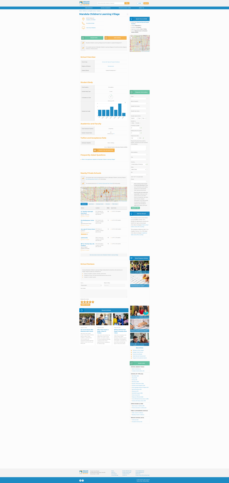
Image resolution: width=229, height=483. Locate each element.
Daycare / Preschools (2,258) (138, 383)
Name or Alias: (107, 283)
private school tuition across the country (139, 226)
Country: (133, 162)
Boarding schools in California (138, 414)
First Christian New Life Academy (87, 244)
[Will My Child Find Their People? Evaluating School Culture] (120, 319)
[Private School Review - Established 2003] (84, 3)
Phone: (132, 179)
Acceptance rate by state (137, 421)
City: (132, 157)
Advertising (138, 474)
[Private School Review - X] (80, 481)
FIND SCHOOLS (88, 7)
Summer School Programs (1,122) (138, 385)
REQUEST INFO (94, 38)
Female (137, 123)
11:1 (113, 134)
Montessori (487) (135, 381)
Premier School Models (137, 354)
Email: (132, 96)
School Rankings (114, 475)
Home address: (134, 152)
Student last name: (135, 111)
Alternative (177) (135, 391)
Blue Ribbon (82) (135, 376)
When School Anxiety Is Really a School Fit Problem (103, 331)
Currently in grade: (135, 125)
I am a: (82, 283)
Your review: (83, 288)
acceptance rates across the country (139, 234)
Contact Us (124, 475)
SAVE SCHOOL (117, 38)
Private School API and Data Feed (142, 475)
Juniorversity (84, 238)
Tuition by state (135, 420)
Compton (88, 20)
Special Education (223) (136, 389)
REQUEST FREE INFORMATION (106, 150)
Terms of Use (139, 481)
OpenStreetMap (124, 201)
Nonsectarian (111, 66)
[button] (103, 193)
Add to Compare (85, 216)
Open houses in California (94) (138, 406)
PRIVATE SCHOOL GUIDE (125, 7)
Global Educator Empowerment (139, 356)
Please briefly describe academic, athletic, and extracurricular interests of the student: (139, 142)
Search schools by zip (136, 369)
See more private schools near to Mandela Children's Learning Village (104, 255)
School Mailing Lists (140, 472)
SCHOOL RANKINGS (105, 7)
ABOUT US (141, 7)
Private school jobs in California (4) (139, 408)
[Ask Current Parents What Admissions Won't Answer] (87, 319)
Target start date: (135, 136)
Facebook (83, 480)
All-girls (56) (134, 378)
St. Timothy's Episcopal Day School (105, 183)
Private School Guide (126, 472)
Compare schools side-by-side (138, 371)
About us (113, 472)
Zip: (132, 172)
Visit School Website (91, 28)
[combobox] (110, 3)
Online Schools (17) (136, 395)
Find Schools (114, 474)
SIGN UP (146, 3)
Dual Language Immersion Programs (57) (140, 387)
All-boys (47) (134, 380)
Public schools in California (137, 413)
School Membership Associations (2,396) (140, 399)
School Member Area (140, 471)
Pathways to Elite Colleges (138, 350)
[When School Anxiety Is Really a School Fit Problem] (104, 319)
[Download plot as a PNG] (125, 102)
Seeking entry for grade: (136, 131)
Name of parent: (134, 101)
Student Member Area (126, 471)
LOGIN (139, 3)
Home (112, 471)
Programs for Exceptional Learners (140, 358)
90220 (94, 20)
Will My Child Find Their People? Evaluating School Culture (120, 331)
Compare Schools (126, 474)
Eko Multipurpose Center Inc (92, 179)
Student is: (133, 121)
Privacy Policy (146, 481)
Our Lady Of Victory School (88, 229)
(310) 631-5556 (91, 23)
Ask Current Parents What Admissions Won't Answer (87, 330)
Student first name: (135, 106)
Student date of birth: (136, 116)
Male (133, 123)
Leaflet (120, 201)
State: (132, 167)
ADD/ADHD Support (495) (137, 393)
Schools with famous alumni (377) (139, 401)
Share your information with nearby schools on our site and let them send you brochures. (141, 187)
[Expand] (82, 193)
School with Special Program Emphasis (111, 62)
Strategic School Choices (138, 352)
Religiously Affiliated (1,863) (137, 397)
